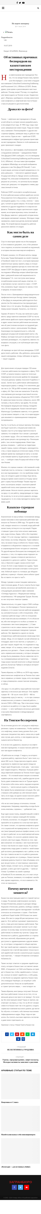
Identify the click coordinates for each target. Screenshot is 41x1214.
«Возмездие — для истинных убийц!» (16, 1167)
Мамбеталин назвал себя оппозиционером (18, 1134)
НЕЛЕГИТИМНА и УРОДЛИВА (20, 1050)
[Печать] (9, 32)
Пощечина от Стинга (9, 1102)
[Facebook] (14, 1187)
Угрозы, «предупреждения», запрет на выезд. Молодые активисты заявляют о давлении (20, 1061)
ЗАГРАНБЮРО (20, 1182)
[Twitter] (20, 1187)
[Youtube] (26, 1187)
